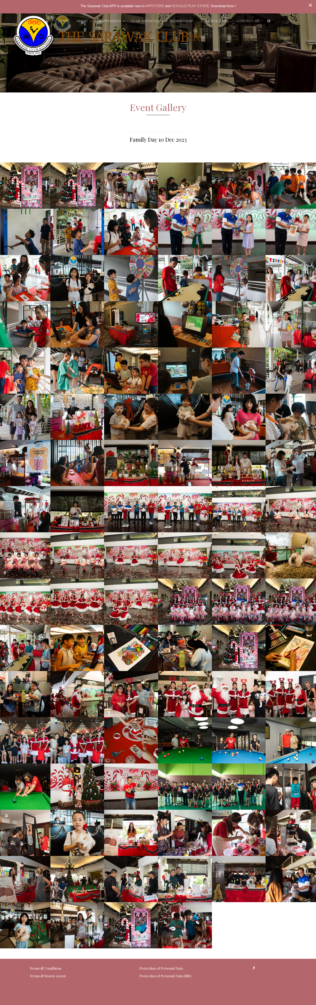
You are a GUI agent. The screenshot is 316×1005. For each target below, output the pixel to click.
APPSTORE (154, 6)
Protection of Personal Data (161, 968)
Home (63, 21)
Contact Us (248, 21)
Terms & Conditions (45, 968)
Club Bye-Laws (215, 21)
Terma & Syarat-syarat (48, 976)
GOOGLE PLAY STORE (190, 6)
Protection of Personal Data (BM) (165, 976)
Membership (181, 21)
